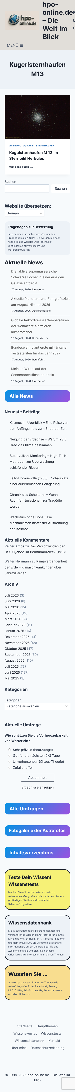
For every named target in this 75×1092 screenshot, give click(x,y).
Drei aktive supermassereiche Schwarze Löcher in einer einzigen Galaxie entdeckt (37, 277)
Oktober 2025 (15, 649)
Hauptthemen (47, 1026)
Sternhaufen (45, 145)
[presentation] (37, 117)
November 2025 (17, 643)
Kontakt (54, 1041)
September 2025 (18, 655)
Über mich (19, 1048)
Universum (38, 289)
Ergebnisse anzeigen (38, 787)
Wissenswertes (25, 1033)
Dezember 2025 (17, 637)
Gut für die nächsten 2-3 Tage (36, 756)
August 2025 (14, 660)
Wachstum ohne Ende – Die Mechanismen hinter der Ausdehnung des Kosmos (39, 523)
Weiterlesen (21, 167)
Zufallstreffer (23, 768)
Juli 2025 (12, 666)
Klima (35, 338)
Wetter (44, 338)
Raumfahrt (38, 359)
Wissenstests (51, 1033)
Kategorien (13, 700)
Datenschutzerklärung (47, 1048)
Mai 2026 (12, 607)
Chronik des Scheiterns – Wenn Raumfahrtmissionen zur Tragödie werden (36, 500)
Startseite (24, 1026)
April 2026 (13, 613)
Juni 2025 (12, 672)
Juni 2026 (12, 601)
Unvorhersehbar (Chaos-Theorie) (38, 762)
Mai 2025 (12, 678)
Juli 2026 (12, 595)
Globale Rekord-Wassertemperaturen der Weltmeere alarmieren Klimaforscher (40, 326)
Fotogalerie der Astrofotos (37, 830)
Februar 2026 (15, 625)
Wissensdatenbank (29, 1041)
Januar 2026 (14, 631)
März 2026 (13, 619)
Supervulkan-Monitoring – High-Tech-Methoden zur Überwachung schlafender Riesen (39, 461)
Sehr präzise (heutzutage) (33, 750)
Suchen (10, 182)
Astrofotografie (21, 145)
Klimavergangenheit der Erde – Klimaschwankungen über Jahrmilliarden (36, 567)
